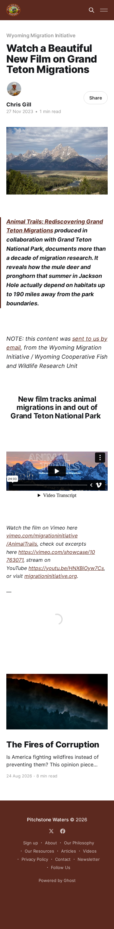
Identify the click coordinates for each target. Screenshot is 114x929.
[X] (51, 831)
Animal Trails (24, 221)
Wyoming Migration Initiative (40, 35)
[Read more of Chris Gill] (14, 89)
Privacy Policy (35, 859)
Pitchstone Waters (47, 820)
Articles (68, 851)
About (51, 842)
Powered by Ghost (57, 880)
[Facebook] (62, 831)
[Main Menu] (104, 10)
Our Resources (39, 851)
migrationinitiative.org (50, 576)
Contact (63, 859)
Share (95, 97)
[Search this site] (91, 10)
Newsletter (89, 859)
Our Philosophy (79, 842)
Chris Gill (18, 104)
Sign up (30, 842)
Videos (90, 851)
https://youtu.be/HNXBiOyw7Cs (66, 568)
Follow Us (60, 867)
